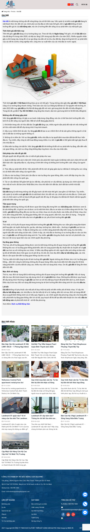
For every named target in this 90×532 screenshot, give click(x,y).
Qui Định (34, 514)
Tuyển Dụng (35, 517)
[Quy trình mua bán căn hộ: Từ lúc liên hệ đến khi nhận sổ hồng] (45, 369)
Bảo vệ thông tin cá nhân (39, 504)
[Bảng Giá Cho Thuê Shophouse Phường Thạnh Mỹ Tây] (74, 333)
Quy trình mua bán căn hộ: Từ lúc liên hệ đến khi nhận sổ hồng (44, 381)
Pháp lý (4, 514)
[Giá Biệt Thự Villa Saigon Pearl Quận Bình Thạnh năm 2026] (45, 333)
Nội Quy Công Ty (36, 521)
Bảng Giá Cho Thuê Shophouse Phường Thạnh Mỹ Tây (73, 345)
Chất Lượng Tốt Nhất (37, 507)
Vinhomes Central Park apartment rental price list (12, 381)
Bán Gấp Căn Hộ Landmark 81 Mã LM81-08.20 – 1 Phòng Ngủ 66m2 (15, 345)
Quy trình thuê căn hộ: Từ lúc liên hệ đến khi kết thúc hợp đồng (74, 381)
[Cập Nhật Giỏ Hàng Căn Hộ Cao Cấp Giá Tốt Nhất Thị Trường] (15, 441)
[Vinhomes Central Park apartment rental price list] (15, 369)
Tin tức (13, 11)
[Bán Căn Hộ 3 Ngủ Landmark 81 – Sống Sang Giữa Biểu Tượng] (74, 405)
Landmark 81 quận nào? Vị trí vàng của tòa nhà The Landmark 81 (15, 417)
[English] (72, 4)
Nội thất (4, 517)
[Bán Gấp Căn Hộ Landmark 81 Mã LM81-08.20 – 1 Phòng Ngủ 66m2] (15, 333)
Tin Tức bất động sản (8, 521)
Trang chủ (6, 11)
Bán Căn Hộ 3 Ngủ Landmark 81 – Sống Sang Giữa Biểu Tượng (74, 417)
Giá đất (19, 11)
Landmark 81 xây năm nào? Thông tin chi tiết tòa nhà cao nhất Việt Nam (43, 417)
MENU (83, 4)
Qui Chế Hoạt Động (37, 511)
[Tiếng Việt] (69, 4)
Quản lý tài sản (6, 511)
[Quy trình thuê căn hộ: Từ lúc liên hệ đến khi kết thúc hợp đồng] (74, 369)
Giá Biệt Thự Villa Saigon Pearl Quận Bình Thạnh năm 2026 (43, 345)
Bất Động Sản (6, 504)
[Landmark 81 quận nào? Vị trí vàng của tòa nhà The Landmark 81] (15, 405)
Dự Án (4, 507)
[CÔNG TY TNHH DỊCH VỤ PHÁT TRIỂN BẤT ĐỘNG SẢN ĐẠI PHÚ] (10, 4)
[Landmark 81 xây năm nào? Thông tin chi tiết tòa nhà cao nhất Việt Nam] (45, 405)
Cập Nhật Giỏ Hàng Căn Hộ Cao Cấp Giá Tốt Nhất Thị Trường (14, 452)
